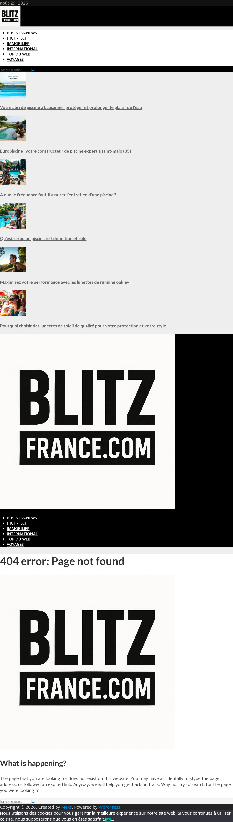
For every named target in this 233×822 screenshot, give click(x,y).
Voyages (15, 59)
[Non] (112, 820)
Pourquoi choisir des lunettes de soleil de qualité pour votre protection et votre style (83, 325)
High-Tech (17, 38)
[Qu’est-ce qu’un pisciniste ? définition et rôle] (13, 227)
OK (108, 820)
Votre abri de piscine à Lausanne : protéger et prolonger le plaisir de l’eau (71, 107)
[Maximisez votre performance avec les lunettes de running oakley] (13, 271)
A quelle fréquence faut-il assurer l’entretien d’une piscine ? (58, 194)
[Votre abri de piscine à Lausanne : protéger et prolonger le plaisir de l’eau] (13, 96)
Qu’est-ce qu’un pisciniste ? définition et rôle (43, 238)
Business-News (22, 33)
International (22, 48)
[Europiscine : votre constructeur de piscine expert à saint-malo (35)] (13, 140)
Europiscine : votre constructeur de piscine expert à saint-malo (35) (65, 150)
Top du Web (18, 54)
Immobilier (18, 43)
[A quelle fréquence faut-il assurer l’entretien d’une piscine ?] (13, 183)
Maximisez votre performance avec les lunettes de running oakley (64, 282)
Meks (66, 807)
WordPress (109, 807)
